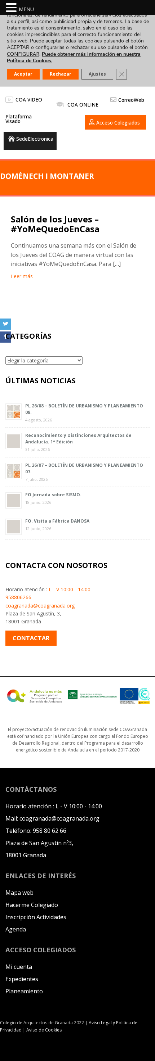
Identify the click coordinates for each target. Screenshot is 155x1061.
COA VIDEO (28, 99)
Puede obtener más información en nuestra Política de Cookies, (74, 57)
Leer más (22, 276)
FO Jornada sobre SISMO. (53, 495)
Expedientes (21, 979)
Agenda (15, 929)
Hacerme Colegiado (31, 905)
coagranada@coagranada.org (40, 605)
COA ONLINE (82, 104)
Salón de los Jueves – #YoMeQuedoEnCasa (55, 223)
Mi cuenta (18, 967)
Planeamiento (24, 991)
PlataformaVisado (18, 119)
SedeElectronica (34, 138)
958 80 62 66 (49, 831)
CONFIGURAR (23, 54)
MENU (26, 9)
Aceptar (23, 74)
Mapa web (19, 893)
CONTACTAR (31, 638)
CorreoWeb (131, 99)
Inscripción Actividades (35, 917)
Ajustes (97, 74)
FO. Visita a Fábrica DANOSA (57, 521)
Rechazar (60, 74)
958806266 (18, 597)
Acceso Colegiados (118, 122)
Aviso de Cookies (44, 1030)
